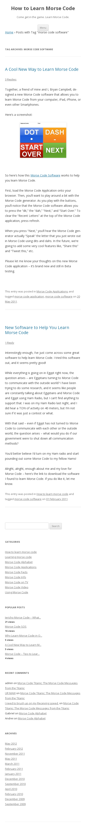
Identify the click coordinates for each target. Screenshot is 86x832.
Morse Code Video (16, 587)
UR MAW (10, 693)
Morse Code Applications (52, 291)
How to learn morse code (52, 494)
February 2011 (14, 769)
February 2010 (14, 794)
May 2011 (11, 759)
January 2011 (13, 774)
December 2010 (15, 779)
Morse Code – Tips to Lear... (22, 654)
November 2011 (15, 754)
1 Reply (9, 343)
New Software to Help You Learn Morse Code (37, 330)
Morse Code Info (15, 577)
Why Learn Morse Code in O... (23, 635)
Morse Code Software (45, 175)
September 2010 (15, 784)
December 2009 (15, 799)
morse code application (29, 296)
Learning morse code (18, 557)
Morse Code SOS (16, 626)
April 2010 (11, 789)
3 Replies (10, 79)
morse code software (58, 296)
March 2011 (12, 764)
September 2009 (15, 804)
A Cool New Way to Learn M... (23, 645)
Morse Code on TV (16, 582)
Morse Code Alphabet (19, 562)
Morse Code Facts (16, 572)
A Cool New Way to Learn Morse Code (41, 69)
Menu (43, 27)
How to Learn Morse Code (43, 8)
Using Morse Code (16, 592)
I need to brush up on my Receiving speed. (32, 703)
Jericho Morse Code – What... (23, 617)
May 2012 (11, 743)
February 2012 (14, 748)
